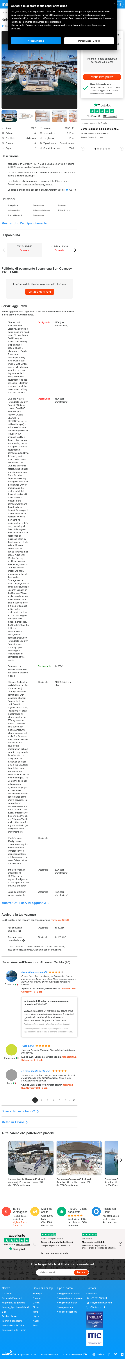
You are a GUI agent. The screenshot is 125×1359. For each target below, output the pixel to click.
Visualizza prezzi (39, 291)
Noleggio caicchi (65, 1307)
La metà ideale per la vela (35, 1071)
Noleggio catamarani (67, 1302)
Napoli (36, 1320)
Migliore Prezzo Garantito (20, 1223)
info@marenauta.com (101, 1302)
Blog (4, 1311)
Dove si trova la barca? (19, 1111)
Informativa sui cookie (57, 18)
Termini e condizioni (12, 1320)
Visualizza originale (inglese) (58, 1024)
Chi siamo (7, 1293)
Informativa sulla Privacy (14, 1329)
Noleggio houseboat (67, 1311)
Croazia (37, 1298)
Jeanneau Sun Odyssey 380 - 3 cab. (47, 1086)
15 (74, 1100)
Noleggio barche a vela (68, 1293)
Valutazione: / (77, 1222)
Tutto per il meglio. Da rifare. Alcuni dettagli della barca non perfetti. (48, 1051)
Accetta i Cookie (36, 40)
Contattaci (91, 1293)
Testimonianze (9, 1316)
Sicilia (36, 1307)
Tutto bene (27, 1045)
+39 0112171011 (98, 1298)
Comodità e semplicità (34, 972)
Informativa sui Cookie (13, 1325)
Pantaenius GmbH (59, 919)
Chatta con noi (97, 1307)
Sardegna (37, 1293)
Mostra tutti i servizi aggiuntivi (24, 902)
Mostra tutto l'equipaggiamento (38, 184)
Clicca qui (38, 949)
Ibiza (35, 1325)
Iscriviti (81, 1272)
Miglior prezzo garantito (13, 1302)
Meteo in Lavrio (13, 1122)
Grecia (36, 1302)
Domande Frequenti (11, 1298)
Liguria (36, 1316)
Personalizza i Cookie (89, 40)
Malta (35, 1311)
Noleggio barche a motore (69, 1298)
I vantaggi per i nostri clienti (15, 1307)
